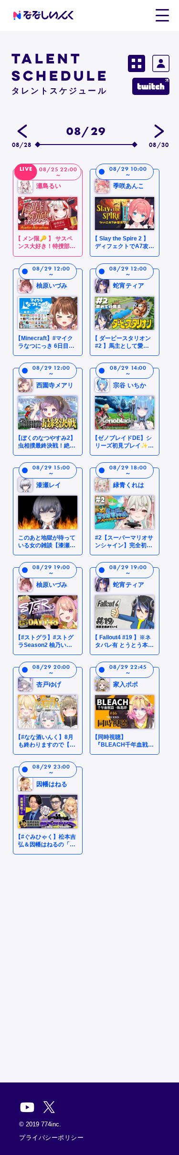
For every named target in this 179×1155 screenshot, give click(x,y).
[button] (162, 15)
